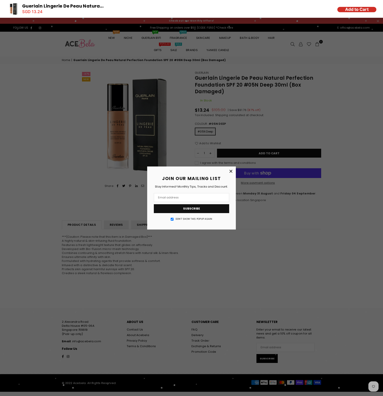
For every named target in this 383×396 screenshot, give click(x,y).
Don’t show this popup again (194, 219)
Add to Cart (357, 9)
